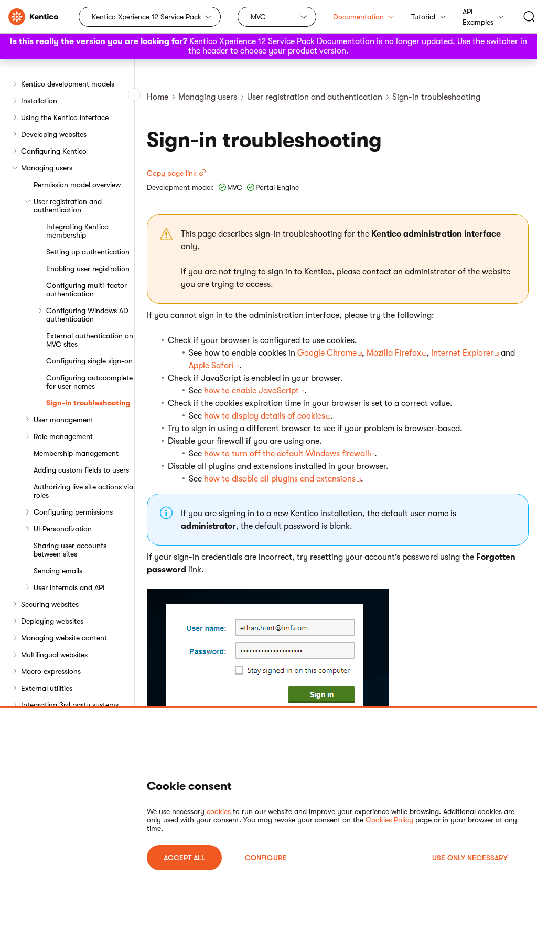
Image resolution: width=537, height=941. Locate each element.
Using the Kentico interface (65, 117)
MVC (258, 17)
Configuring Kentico (54, 151)
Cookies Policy (389, 820)
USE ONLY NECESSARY (470, 857)
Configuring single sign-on (89, 361)
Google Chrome (327, 353)
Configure (266, 857)
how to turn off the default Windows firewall (286, 453)
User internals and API (69, 587)
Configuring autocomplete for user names (89, 381)
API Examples (478, 16)
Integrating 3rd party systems (70, 705)
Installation (39, 101)
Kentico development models (67, 84)
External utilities (46, 688)
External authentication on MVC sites (89, 340)
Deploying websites (52, 621)
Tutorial (423, 17)
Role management (63, 436)
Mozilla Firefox (394, 353)
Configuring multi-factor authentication (86, 289)
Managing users (46, 168)
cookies (219, 811)
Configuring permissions (73, 512)
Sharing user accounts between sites (70, 549)
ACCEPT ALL (184, 857)
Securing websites (50, 604)
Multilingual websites (54, 654)
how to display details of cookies (264, 416)
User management (63, 419)
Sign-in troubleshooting (88, 403)
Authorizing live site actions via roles (83, 491)
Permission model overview (77, 184)
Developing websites (54, 134)
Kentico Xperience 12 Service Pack (146, 17)
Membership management (76, 453)
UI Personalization (63, 529)
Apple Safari (211, 365)
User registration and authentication (68, 205)
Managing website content (64, 638)
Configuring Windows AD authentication (87, 314)
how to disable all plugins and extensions (280, 479)
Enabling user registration (88, 268)
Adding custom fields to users (81, 470)
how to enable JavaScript (251, 390)
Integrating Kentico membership (77, 230)
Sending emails (58, 570)
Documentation (358, 17)
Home (157, 97)
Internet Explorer (462, 353)
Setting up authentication (88, 252)
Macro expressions (51, 671)
